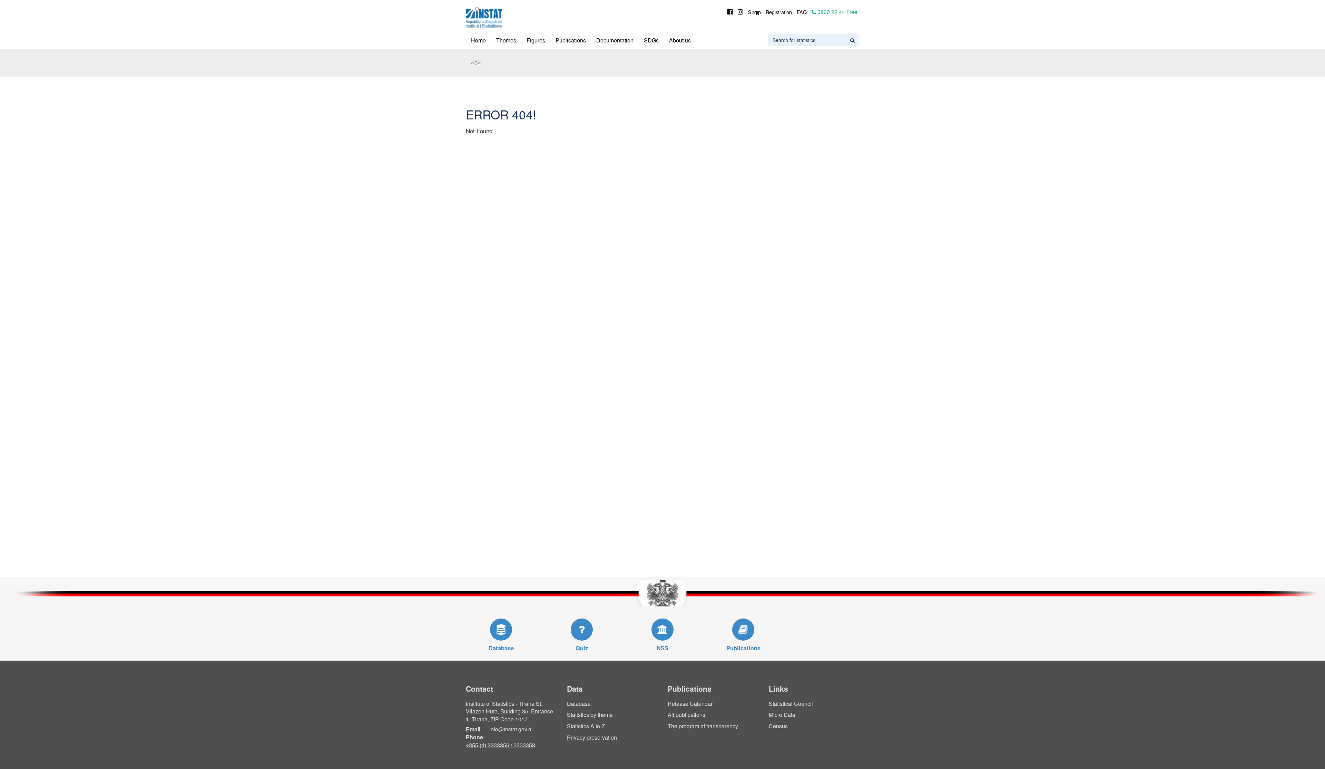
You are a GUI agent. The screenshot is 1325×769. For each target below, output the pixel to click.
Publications (571, 40)
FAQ (802, 12)
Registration (779, 12)
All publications (686, 715)
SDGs (651, 40)
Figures (536, 40)
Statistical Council (791, 704)
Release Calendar (690, 704)
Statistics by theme (590, 715)
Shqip (754, 12)
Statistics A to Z (586, 726)
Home (478, 40)
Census (778, 726)
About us (680, 40)
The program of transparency (703, 726)
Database (579, 704)
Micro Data (782, 715)
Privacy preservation (592, 737)
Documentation (615, 40)
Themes (506, 40)
